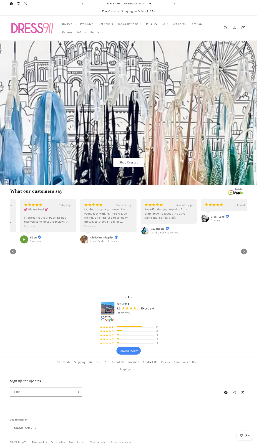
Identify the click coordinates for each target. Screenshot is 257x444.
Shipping (80, 362)
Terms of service (77, 442)
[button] (69, 24)
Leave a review (128, 351)
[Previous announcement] (82, 4)
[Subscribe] (77, 392)
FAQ (105, 362)
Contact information (121, 442)
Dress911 (23, 442)
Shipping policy (98, 442)
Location (133, 362)
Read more (19, 226)
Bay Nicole (148, 229)
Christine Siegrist (91, 237)
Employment (128, 369)
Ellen (23, 237)
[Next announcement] (174, 4)
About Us (118, 362)
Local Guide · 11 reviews (94, 241)
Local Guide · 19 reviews (155, 232)
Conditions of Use (185, 362)
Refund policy (58, 442)
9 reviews (25, 241)
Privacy (165, 362)
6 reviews (206, 220)
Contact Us (150, 362)
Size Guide (63, 362)
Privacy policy (39, 442)
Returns (94, 362)
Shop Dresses (128, 162)
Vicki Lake (208, 216)
